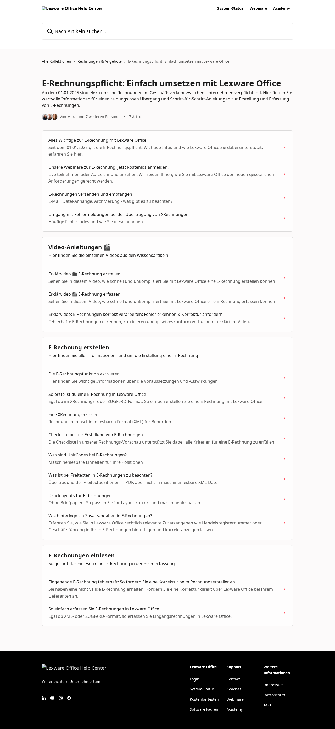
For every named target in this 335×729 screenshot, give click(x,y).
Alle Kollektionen (56, 61)
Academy (281, 8)
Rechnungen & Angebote (99, 61)
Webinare (258, 8)
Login (194, 679)
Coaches (234, 689)
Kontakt (233, 679)
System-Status (230, 8)
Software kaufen (204, 709)
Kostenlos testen (204, 699)
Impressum (274, 684)
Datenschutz (275, 695)
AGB (267, 705)
